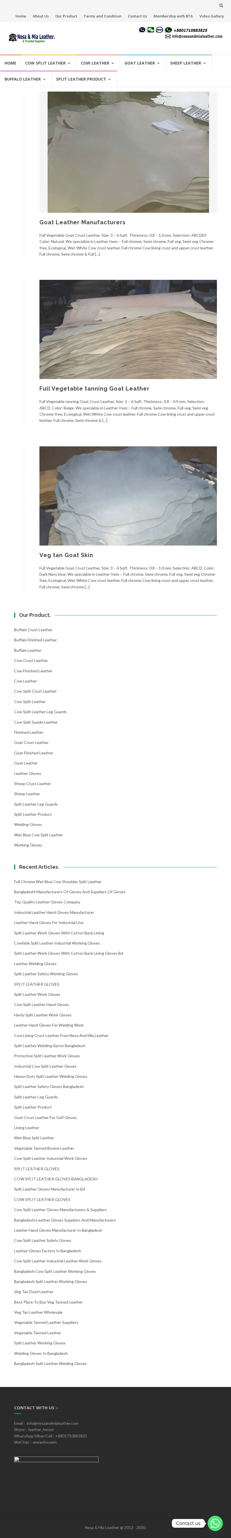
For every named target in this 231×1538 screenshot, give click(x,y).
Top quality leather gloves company (47, 901)
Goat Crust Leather (31, 742)
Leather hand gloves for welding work (49, 1025)
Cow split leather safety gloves (42, 1240)
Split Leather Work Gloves (37, 994)
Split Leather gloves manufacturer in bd (49, 1189)
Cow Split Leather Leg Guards (40, 711)
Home (20, 16)
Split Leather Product (81, 79)
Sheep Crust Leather (32, 783)
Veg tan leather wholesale (38, 1312)
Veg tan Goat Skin (66, 555)
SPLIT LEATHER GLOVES (36, 984)
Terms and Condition (102, 16)
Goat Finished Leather (33, 752)
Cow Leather (95, 63)
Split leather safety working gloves (46, 973)
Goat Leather (140, 63)
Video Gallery (211, 16)
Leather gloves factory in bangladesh (47, 1250)
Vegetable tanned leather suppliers (46, 1322)
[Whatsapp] (215, 1523)
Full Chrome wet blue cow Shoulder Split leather (57, 881)
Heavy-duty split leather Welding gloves (50, 1076)
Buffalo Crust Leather (33, 629)
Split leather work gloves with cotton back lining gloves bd (68, 953)
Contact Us (137, 16)
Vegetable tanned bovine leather (44, 1148)
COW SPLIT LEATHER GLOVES (42, 1199)
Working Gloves (28, 845)
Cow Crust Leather (31, 660)
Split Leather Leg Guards (36, 804)
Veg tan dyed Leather (33, 1291)
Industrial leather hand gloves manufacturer (54, 912)
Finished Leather (28, 732)
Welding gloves (28, 824)
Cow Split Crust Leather (35, 691)
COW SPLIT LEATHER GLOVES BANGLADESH (55, 1178)
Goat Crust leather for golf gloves (45, 1117)
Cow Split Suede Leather (36, 722)
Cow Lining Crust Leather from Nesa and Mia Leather (61, 1035)
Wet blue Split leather (34, 1137)
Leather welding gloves (35, 963)
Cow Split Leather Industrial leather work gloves (58, 1260)
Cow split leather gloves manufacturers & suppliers (60, 1209)
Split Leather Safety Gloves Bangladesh (49, 1086)
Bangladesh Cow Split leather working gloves (55, 1271)
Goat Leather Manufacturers (82, 222)
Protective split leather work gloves (47, 1055)
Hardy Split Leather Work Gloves (43, 1014)
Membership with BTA (173, 16)
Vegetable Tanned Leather (37, 1332)
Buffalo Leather (23, 79)
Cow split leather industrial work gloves (50, 1158)
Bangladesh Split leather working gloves (50, 1281)
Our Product (66, 16)
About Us (41, 16)
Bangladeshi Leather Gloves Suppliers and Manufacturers (65, 1220)
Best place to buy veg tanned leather (48, 1302)
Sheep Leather (185, 63)
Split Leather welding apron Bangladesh (49, 1045)
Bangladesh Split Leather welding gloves (50, 1363)
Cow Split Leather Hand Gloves (41, 1004)
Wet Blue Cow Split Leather (38, 834)
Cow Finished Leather (33, 670)
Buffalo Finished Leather (35, 639)
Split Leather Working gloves (40, 1342)
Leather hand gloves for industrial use (48, 922)
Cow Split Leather (45, 63)
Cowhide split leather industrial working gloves (57, 943)
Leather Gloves (27, 773)
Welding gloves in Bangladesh (41, 1353)
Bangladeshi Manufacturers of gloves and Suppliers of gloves (70, 891)
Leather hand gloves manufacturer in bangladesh (58, 1230)
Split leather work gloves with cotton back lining (59, 932)
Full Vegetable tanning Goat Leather (94, 388)
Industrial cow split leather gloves (45, 1066)
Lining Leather (26, 1127)
